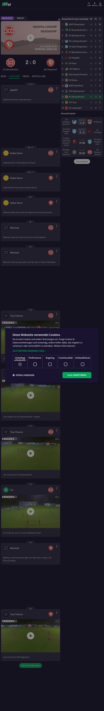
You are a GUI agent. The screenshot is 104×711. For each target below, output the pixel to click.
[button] (52, 351)
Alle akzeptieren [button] (77, 375)
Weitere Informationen (64, 345)
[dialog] (52, 355)
